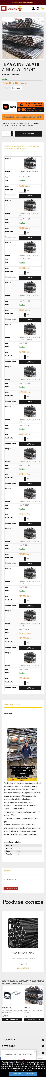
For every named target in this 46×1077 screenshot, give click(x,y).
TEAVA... (27, 1007)
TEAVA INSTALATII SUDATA (23, 953)
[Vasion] (15, 8)
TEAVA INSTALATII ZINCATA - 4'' (30, 501)
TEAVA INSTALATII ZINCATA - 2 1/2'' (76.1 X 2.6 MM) (29, 338)
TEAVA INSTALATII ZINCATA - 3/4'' (29, 214)
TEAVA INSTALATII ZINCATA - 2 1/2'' (29, 420)
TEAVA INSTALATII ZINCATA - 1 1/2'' (29, 296)
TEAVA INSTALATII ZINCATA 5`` (29, 666)
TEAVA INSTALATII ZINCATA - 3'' (29, 462)
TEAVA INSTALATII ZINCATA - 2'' (29, 380)
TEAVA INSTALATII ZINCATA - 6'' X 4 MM (29, 582)
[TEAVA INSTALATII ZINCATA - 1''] (34, 995)
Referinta (6, 75)
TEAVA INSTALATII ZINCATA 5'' (29, 541)
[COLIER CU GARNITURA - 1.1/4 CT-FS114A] (12, 995)
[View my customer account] (33, 9)
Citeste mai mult (16, 1073)
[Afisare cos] (43, 9)
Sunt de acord (31, 1073)
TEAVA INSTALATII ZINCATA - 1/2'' (29, 172)
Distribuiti (16, 88)
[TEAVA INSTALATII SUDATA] (23, 933)
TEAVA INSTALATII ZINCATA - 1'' (29, 255)
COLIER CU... (7, 1007)
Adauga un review (11, 888)
